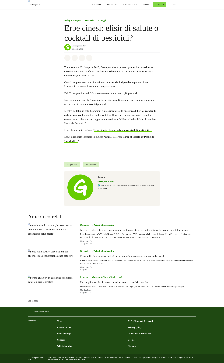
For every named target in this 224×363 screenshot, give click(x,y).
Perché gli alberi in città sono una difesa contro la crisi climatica (114, 282)
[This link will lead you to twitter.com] (39, 327)
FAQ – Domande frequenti (140, 321)
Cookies (131, 340)
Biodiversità (108, 225)
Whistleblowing (64, 346)
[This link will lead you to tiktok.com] (50, 327)
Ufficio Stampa (64, 333)
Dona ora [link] (159, 4)
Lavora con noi (64, 327)
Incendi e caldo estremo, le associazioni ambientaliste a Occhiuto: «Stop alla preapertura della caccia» (134, 229)
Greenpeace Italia (41, 311)
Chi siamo (96, 4)
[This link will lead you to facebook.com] (29, 327)
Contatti (61, 340)
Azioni (97, 225)
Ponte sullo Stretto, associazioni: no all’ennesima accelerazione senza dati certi (122, 256)
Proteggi (102, 20)
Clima (105, 277)
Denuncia (89, 20)
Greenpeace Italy (79, 46)
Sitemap (132, 346)
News (59, 321)
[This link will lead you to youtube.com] (55, 327)
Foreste (96, 277)
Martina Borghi (86, 290)
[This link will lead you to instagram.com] (34, 327)
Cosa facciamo (112, 4)
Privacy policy (135, 327)
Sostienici (146, 4)
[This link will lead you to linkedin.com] (45, 327)
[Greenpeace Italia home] (33, 4)
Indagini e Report (72, 20)
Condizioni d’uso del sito (139, 333)
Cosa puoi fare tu (130, 4)
